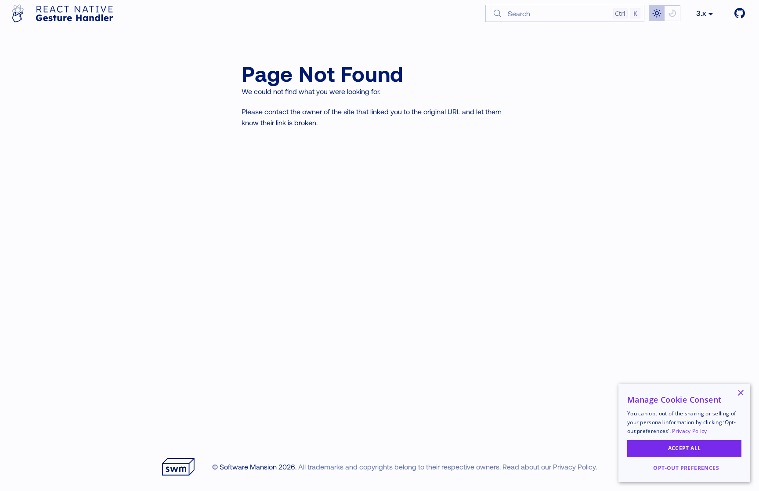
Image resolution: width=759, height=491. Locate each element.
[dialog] (684, 433)
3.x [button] (701, 13)
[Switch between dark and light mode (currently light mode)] (664, 13)
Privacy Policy (574, 466)
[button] (684, 467)
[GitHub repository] (739, 13)
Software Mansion (248, 466)
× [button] (740, 393)
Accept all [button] (684, 448)
